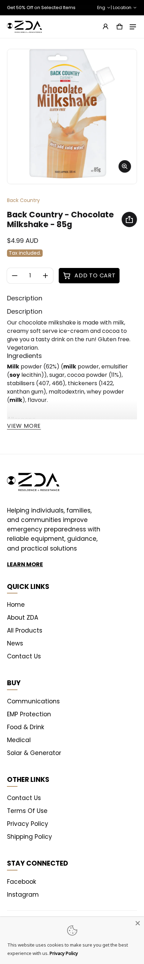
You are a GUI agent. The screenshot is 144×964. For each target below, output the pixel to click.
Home (16, 604)
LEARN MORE (25, 564)
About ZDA (22, 617)
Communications (33, 701)
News (15, 643)
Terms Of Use (27, 811)
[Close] (137, 923)
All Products (24, 630)
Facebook (21, 881)
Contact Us (24, 656)
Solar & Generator (34, 753)
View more (24, 426)
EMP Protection (29, 714)
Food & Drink (25, 727)
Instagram (23, 894)
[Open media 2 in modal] (72, 113)
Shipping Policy (29, 836)
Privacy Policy (27, 824)
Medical (19, 740)
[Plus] (45, 275)
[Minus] (14, 275)
